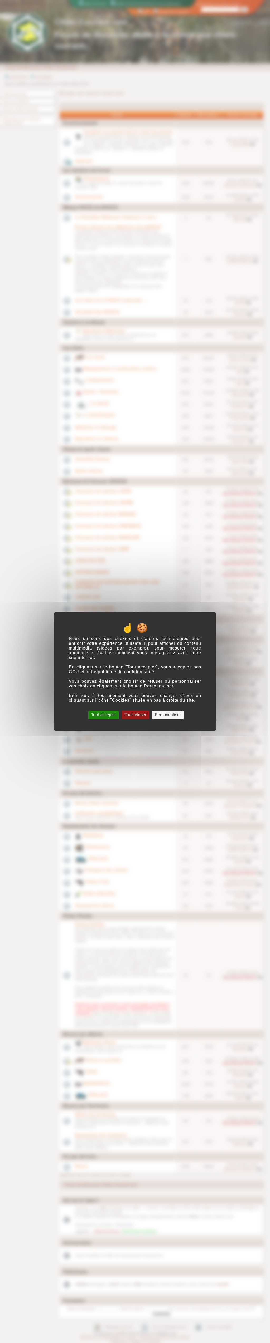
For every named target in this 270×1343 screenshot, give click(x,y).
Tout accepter (103, 714)
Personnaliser (168, 714)
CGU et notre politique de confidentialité (111, 672)
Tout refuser (135, 714)
